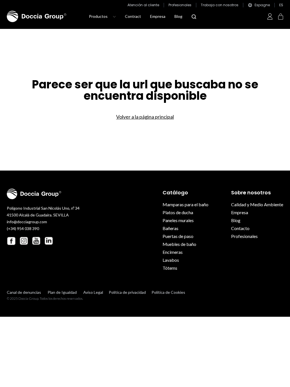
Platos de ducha (178, 212)
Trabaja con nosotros (219, 5)
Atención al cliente (143, 5)
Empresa (157, 16)
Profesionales (180, 5)
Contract (133, 16)
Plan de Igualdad (62, 292)
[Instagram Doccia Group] (23, 241)
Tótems (170, 268)
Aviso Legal (93, 292)
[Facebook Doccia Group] (11, 241)
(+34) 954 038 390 (23, 228)
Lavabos (171, 260)
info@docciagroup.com (27, 221)
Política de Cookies (168, 292)
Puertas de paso (178, 236)
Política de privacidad (127, 292)
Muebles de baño (179, 244)
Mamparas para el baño (185, 204)
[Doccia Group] (36, 16)
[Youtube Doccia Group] (36, 241)
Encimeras (173, 252)
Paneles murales (178, 220)
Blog (178, 16)
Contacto (240, 228)
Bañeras (170, 228)
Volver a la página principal (145, 117)
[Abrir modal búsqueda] (193, 16)
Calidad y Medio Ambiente (257, 204)
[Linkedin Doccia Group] (48, 241)
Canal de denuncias (24, 292)
